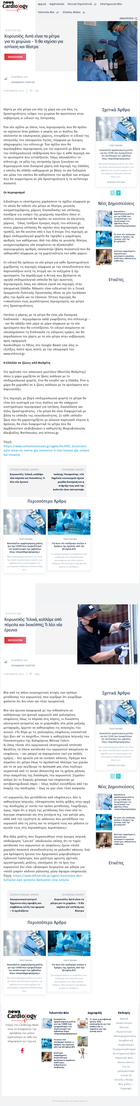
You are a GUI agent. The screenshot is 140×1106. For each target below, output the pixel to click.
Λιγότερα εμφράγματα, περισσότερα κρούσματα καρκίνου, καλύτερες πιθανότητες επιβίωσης (125, 256)
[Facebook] (22, 1051)
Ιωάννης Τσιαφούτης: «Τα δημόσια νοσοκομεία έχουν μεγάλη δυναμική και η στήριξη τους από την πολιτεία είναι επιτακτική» (67, 482)
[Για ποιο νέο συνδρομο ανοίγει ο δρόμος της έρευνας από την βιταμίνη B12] (69, 522)
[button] (128, 18)
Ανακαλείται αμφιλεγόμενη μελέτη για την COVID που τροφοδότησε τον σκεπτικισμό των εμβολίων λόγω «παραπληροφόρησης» (24, 547)
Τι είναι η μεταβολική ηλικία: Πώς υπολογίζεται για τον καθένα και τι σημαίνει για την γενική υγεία (100, 1025)
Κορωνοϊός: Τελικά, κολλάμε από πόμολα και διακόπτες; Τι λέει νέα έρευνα (27, 478)
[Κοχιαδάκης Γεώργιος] (7, 79)
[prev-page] (112, 192)
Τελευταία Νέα (13, 30)
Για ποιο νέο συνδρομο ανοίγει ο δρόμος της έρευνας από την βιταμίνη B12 (69, 546)
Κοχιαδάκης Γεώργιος (23, 82)
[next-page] (118, 192)
